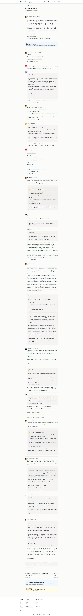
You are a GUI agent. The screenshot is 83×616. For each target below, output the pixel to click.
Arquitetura (21, 611)
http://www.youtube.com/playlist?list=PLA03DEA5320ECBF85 (40, 353)
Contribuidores (45, 614)
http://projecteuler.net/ (52, 387)
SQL (55, 1)
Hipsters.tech (37, 606)
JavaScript (21, 607)
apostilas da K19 (30, 155)
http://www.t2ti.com (31, 173)
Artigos (27, 603)
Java (42, 1)
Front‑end (48, 1)
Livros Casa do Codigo (29, 607)
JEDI (28, 162)
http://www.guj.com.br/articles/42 (34, 59)
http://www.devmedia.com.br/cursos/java (36, 166)
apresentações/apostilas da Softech (34, 160)
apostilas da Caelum (31, 153)
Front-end (21, 603)
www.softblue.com (36, 277)
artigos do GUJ (30, 164)
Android (61, 1)
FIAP (36, 603)
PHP (59, 1)
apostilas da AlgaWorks (32, 157)
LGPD (49, 614)
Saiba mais (40, 614)
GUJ (25, 5)
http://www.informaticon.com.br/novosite (36, 169)
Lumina (36, 602)
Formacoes (27, 602)
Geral (45, 1)
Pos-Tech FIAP (28, 606)
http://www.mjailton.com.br (33, 171)
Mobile (52, 1)
